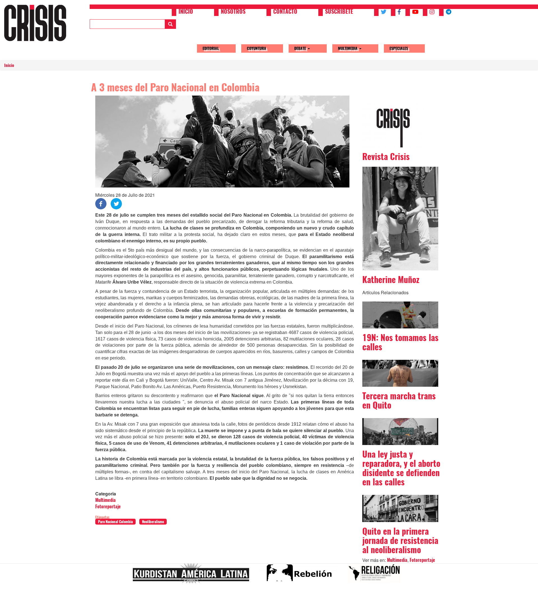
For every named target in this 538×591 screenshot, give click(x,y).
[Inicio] (37, 22)
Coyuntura (256, 48)
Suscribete (339, 12)
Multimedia (348, 48)
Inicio (185, 12)
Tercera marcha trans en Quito (399, 400)
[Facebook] (100, 203)
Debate (300, 48)
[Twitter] (116, 203)
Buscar (170, 24)
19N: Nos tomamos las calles (400, 342)
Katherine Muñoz (390, 279)
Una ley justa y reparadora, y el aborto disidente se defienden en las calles (401, 468)
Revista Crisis (386, 156)
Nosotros (233, 12)
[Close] (6, 585)
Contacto (285, 12)
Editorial (211, 48)
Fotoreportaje (108, 506)
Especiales (398, 48)
